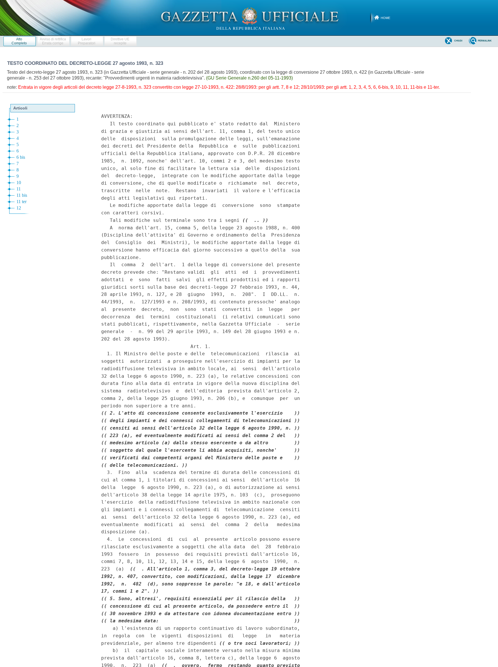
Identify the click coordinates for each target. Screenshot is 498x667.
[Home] (249, 18)
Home (385, 18)
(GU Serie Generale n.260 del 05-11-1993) (249, 77)
